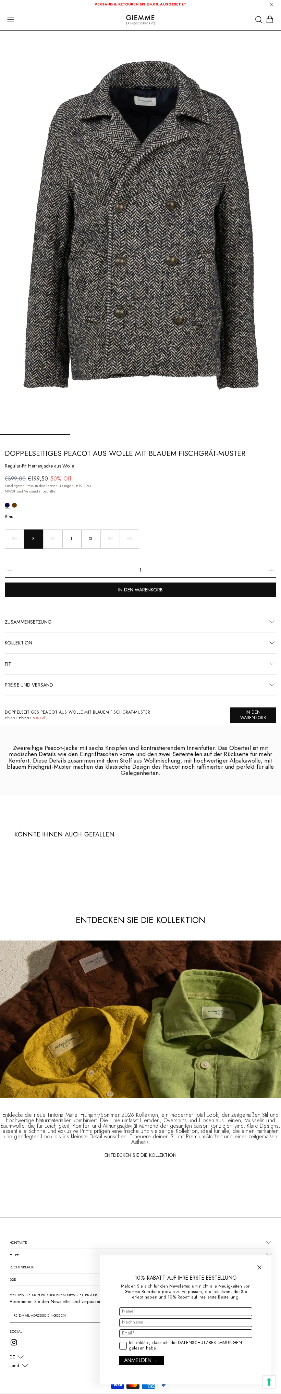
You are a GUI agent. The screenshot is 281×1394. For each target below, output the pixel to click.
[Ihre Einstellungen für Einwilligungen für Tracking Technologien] (269, 1382)
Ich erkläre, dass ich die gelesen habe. (185, 1345)
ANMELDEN (137, 1360)
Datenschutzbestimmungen (210, 1343)
